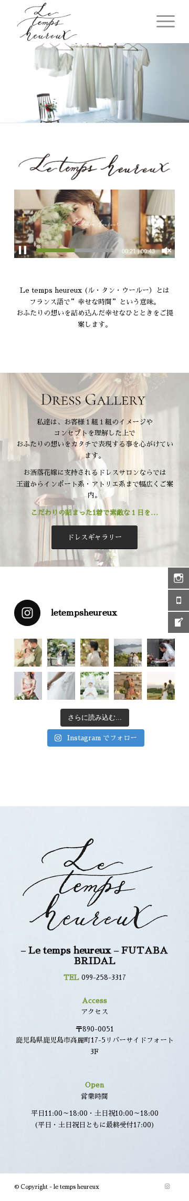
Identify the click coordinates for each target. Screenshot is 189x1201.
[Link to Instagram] (167, 1187)
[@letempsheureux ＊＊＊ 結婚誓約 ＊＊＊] (161, 653)
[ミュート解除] (166, 250)
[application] (94, 224)
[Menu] (160, 22)
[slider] (74, 250)
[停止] (22, 250)
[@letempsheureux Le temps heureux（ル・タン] (128, 653)
